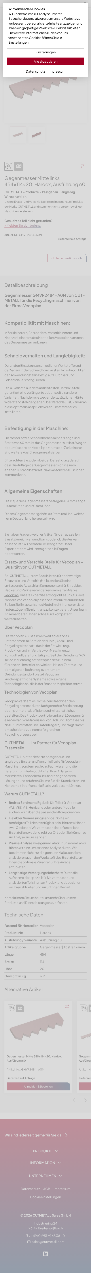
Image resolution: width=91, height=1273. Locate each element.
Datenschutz (35, 71)
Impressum (57, 71)
